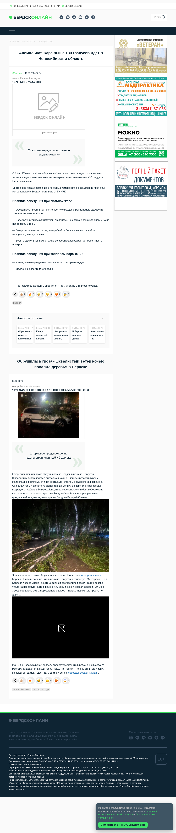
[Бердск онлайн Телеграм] (74, 17)
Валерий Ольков (21, 689)
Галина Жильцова (30, 78)
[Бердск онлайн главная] (28, 720)
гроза (35, 689)
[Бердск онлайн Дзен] (87, 17)
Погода (17, 303)
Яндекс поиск (54, 739)
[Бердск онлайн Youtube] (80, 17)
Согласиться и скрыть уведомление (123, 824)
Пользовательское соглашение (49, 732)
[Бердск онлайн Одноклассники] (61, 17)
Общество (17, 73)
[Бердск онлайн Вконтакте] (68, 17)
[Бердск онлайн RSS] (93, 17)
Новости (13, 732)
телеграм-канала (91, 575)
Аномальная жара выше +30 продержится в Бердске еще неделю (97, 342)
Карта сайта (70, 739)
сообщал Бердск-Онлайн (83, 672)
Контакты (25, 732)
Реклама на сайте (58, 735)
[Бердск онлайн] (30, 17)
